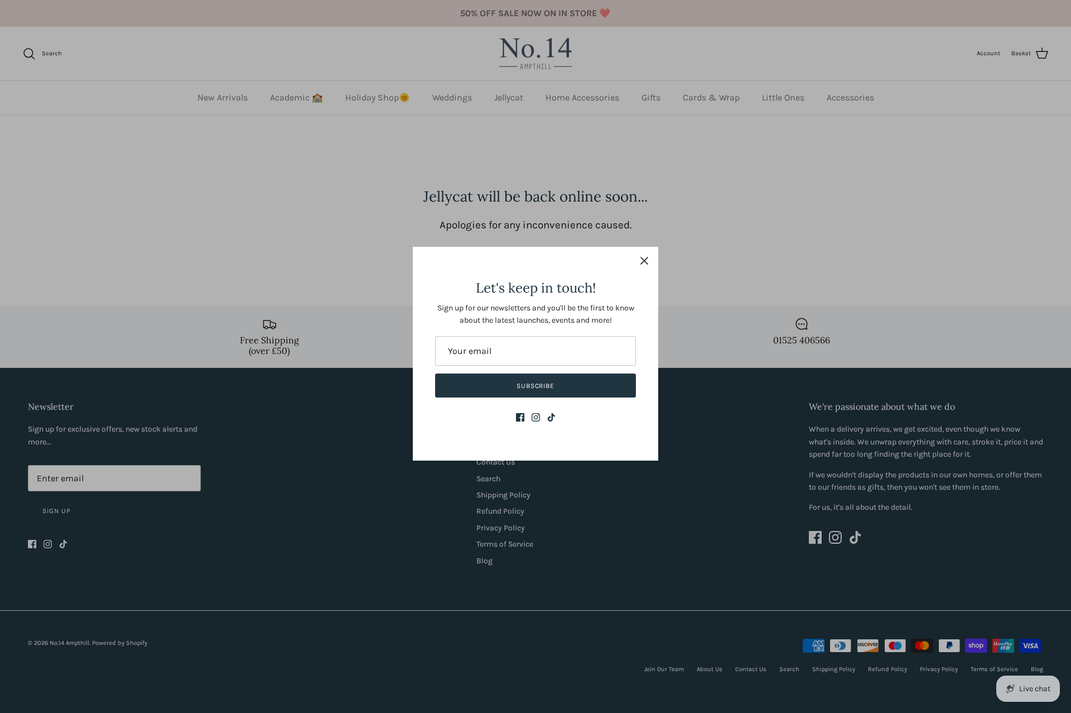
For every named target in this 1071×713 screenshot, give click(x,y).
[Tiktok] (551, 417)
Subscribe (536, 386)
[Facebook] (520, 417)
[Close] (644, 260)
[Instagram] (536, 417)
